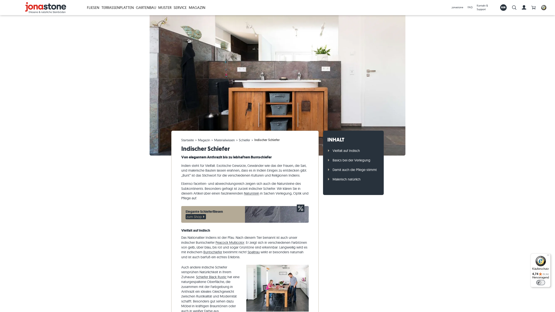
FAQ (470, 7)
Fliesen (93, 7)
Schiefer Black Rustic (211, 277)
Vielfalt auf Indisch (346, 150)
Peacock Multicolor (229, 242)
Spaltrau (254, 252)
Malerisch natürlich (347, 179)
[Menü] (548, 256)
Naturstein (251, 193)
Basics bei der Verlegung (351, 160)
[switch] (540, 282)
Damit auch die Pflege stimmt (355, 169)
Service (180, 7)
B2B (503, 7)
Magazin (197, 7)
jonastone (457, 7)
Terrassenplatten (117, 7)
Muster (164, 7)
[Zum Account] (524, 7)
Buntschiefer (212, 252)
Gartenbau (146, 7)
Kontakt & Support (482, 7)
